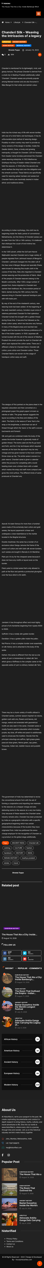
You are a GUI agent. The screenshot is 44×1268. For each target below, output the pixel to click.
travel (16, 863)
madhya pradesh (28, 858)
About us (9, 1247)
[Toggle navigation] (38, 13)
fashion (29, 848)
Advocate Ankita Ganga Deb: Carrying (29, 1219)
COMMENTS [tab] (36, 968)
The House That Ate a (30, 1174)
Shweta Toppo (14, 50)
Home (7, 22)
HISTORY (19, 853)
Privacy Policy (11, 1239)
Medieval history (23, 45)
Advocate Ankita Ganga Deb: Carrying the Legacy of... (27, 1022)
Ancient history (19, 42)
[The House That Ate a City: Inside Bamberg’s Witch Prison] (9, 1174)
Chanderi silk (34, 843)
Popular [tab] (22, 968)
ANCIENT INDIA (18, 843)
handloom (8, 853)
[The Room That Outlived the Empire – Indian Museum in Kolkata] (9, 1189)
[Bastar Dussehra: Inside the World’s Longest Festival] (9, 1204)
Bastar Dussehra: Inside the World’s (28, 1204)
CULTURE (18, 848)
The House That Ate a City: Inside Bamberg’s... (28, 978)
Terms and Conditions (14, 1241)
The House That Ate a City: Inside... (19, 934)
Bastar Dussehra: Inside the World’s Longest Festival (27, 1006)
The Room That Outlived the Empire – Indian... (27, 992)
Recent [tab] (9, 968)
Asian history (8, 45)
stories (6, 863)
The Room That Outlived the (27, 1189)
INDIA (30, 853)
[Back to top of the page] (40, 1263)
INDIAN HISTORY (10, 858)
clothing (7, 848)
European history (12, 928)
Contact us (10, 1244)
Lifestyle (17, 22)
